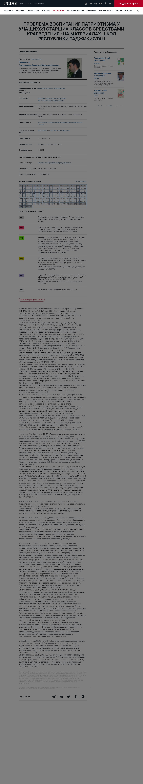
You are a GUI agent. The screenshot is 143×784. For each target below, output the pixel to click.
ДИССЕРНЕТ (11, 4)
